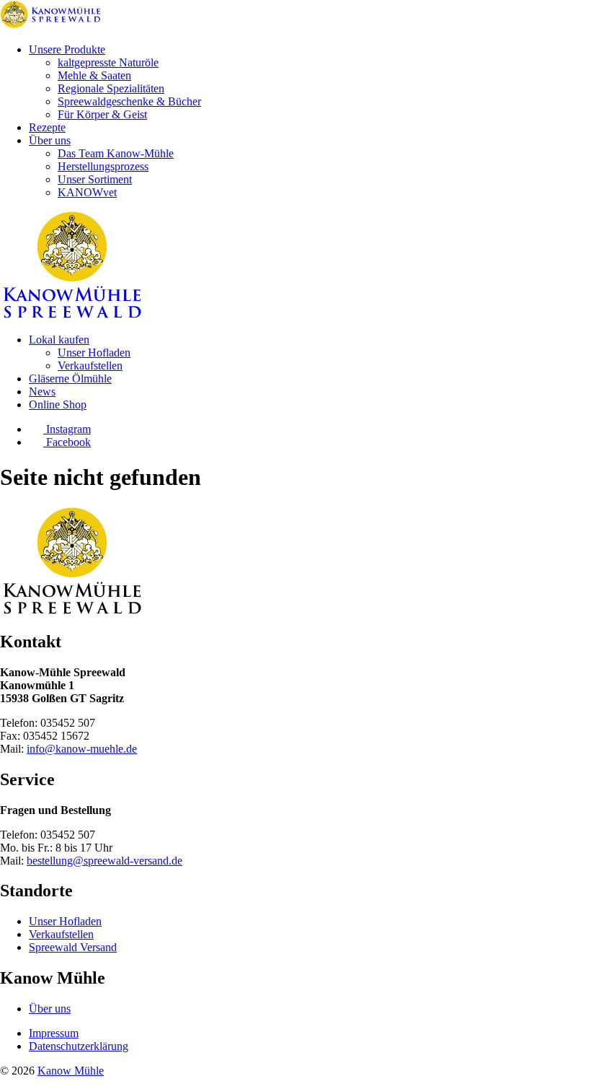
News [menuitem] (42, 391)
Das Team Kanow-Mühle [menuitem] (116, 153)
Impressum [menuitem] (54, 1033)
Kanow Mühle (70, 1070)
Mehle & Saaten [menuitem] (94, 75)
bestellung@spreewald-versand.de (104, 860)
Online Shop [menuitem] (57, 404)
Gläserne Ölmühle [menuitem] (70, 378)
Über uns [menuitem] (50, 140)
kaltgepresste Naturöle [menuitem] (108, 62)
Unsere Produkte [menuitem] (67, 49)
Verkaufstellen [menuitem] (90, 365)
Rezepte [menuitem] (47, 127)
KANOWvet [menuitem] (87, 192)
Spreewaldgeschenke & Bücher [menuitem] (129, 101)
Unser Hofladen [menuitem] (94, 352)
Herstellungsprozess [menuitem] (103, 166)
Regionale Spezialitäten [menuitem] (111, 88)
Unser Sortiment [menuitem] (95, 179)
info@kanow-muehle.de (82, 749)
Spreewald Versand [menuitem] (73, 947)
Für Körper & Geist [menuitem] (102, 114)
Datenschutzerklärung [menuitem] (78, 1046)
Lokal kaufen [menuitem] (59, 339)
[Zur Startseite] (50, 25)
